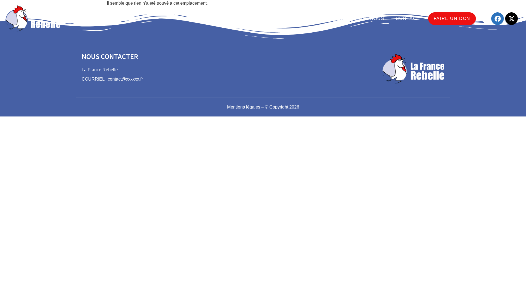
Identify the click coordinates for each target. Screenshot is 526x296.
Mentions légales (243, 107)
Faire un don (452, 18)
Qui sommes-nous (360, 18)
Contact (408, 18)
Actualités (309, 18)
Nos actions (264, 18)
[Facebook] (497, 18)
